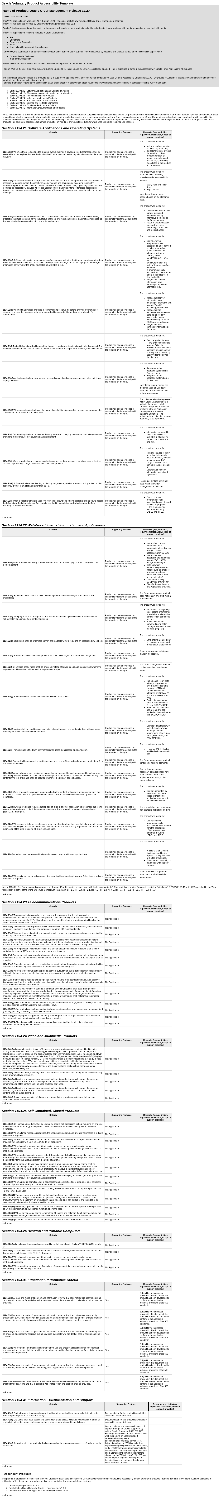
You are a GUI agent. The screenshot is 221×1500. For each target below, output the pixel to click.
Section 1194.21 (17, 91)
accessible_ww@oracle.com (152, 83)
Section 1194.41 (17, 108)
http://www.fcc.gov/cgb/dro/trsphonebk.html (127, 1450)
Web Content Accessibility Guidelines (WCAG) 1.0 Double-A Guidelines (143, 78)
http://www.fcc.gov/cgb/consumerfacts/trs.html (126, 1445)
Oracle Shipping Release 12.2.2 (24, 1485)
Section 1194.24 (17, 98)
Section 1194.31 (17, 105)
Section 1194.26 (17, 103)
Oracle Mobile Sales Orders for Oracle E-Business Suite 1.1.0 (37, 1488)
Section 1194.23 (17, 96)
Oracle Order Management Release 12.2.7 (56, 24)
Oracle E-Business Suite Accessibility (37, 63)
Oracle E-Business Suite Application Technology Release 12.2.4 (39, 1490)
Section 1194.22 (17, 93)
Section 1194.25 (17, 100)
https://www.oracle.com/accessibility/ (112, 83)
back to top (7, 517)
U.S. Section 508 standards (89, 78)
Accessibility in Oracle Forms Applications (160, 69)
